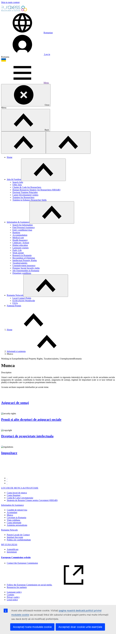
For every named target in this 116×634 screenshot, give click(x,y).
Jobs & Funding (14, 179)
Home (9, 157)
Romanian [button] (48, 32)
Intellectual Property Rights (24, 260)
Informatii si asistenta (16, 351)
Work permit (18, 253)
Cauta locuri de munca (17, 492)
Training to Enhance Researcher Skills (29, 200)
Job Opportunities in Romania (25, 270)
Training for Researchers (23, 197)
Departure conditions (21, 273)
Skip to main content (10, 2)
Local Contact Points (21, 298)
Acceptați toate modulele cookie (32, 626)
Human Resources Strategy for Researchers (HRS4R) (36, 190)
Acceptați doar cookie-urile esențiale (80, 626)
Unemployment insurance (23, 265)
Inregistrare (12, 552)
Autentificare (12, 549)
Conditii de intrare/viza (17, 510)
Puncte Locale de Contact (18, 535)
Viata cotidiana (13, 520)
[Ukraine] (3, 61)
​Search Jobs (17, 182)
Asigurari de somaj (15, 403)
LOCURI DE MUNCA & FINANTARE (19, 488)
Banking (16, 232)
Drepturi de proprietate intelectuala (27, 436)
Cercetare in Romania (16, 517)
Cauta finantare (13, 495)
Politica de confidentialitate (19, 540)
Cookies (10, 594)
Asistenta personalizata (17, 525)
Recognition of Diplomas (23, 258)
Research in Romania (22, 255)
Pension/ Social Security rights (26, 268)
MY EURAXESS (9, 544)
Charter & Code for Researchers (26, 187)
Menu (46, 82)
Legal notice (12, 599)
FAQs (15, 303)
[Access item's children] (43, 170)
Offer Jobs (17, 185)
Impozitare (9, 453)
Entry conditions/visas (22, 230)
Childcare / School (20, 242)
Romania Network (15, 295)
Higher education (20, 245)
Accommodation (19, 235)
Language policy (14, 592)
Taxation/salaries (19, 263)
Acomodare (12, 512)
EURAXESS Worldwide (23, 300)
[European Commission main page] (14, 11)
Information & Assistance (18, 222)
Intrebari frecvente (15, 537)
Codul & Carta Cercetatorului (20, 498)
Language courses (20, 248)
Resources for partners (17, 587)
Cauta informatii (14, 522)
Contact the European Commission (22, 563)
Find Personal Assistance (23, 227)
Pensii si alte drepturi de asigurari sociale (31, 419)
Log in (47, 54)
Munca (10, 515)
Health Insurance (20, 240)
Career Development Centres (25, 195)
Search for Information (22, 225)
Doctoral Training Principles (25, 192)
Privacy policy (13, 597)
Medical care (18, 237)
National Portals (14, 305)
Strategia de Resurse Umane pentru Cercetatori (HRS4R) (32, 500)
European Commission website (16, 557)
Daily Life (17, 250)
